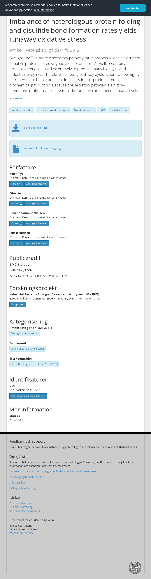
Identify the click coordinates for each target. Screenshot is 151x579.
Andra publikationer (36, 183)
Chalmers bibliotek (20, 503)
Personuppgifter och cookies (26, 477)
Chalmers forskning (20, 507)
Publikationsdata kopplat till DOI (28, 396)
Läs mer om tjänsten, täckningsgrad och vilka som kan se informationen (52, 471)
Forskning (16, 183)
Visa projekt (17, 304)
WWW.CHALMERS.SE (21, 533)
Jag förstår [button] (133, 7)
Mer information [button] (44, 10)
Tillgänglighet (17, 482)
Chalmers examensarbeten (25, 510)
